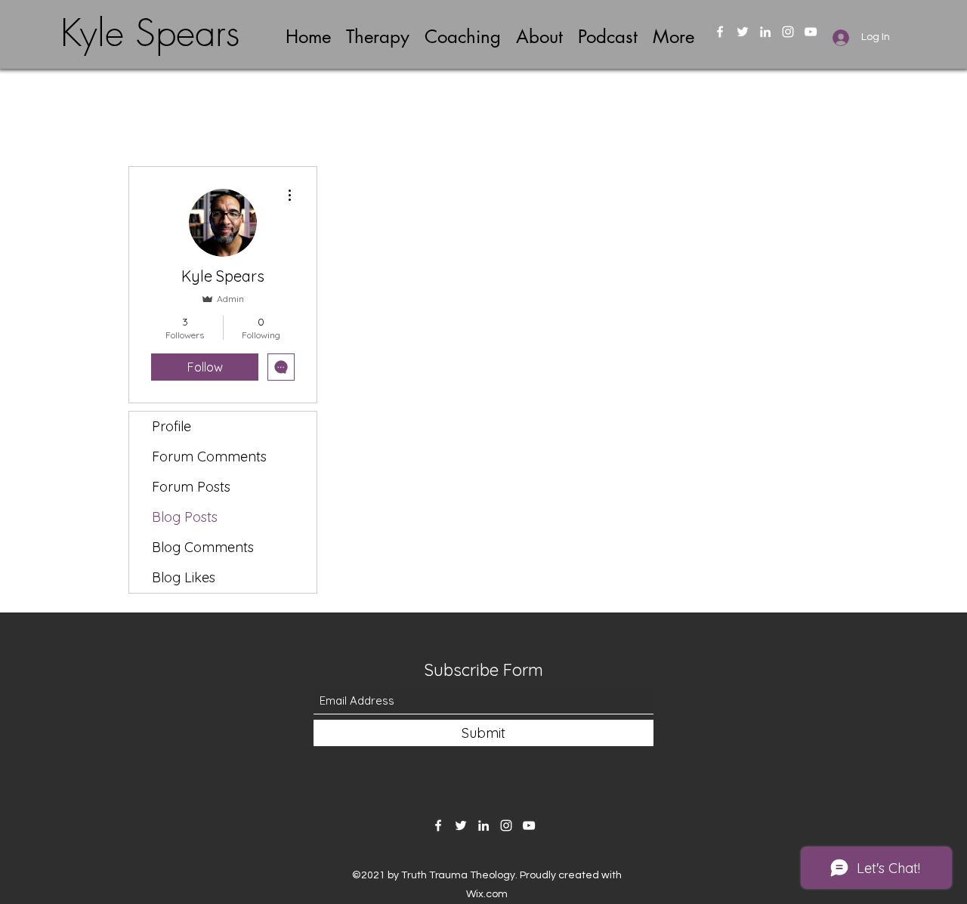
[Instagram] (788, 31)
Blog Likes (183, 577)
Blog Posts (185, 517)
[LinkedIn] (765, 31)
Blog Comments (203, 547)
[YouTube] (810, 31)
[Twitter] (742, 31)
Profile (171, 426)
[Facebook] (720, 31)
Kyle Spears (149, 32)
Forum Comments (209, 456)
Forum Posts (191, 486)
